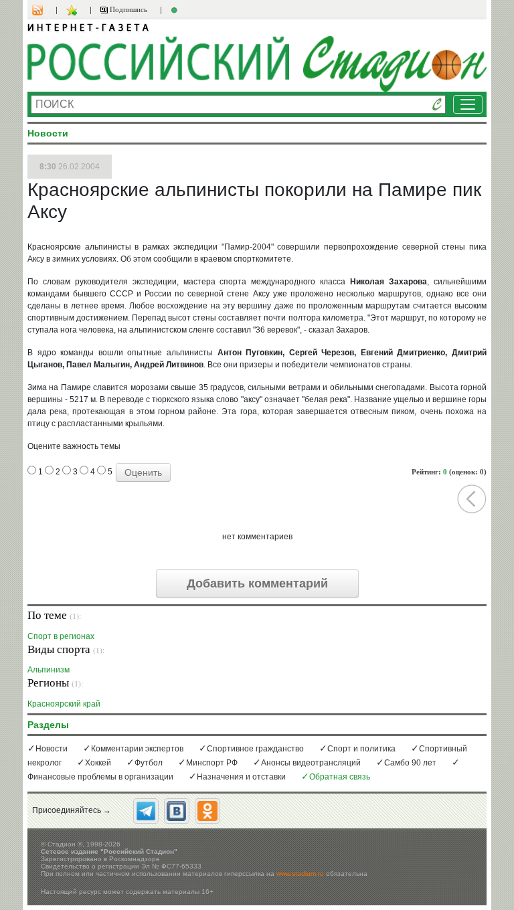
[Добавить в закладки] (73, 10)
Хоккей (98, 762)
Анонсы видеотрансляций (311, 762)
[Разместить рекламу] (176, 10)
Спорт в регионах (60, 636)
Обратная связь (339, 777)
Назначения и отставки (241, 777)
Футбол (149, 762)
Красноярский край (63, 703)
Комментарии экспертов (137, 748)
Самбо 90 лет (410, 762)
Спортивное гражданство (255, 748)
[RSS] (44, 10)
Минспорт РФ (212, 762)
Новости (51, 748)
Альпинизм (48, 669)
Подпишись (127, 9)
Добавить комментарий (257, 583)
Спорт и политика (361, 748)
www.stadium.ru (300, 873)
